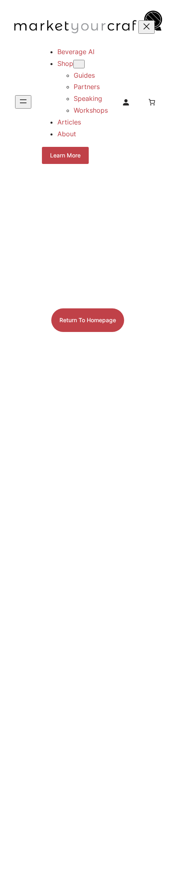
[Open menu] (23, 102)
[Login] (126, 102)
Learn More (65, 155)
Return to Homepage (87, 320)
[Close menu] (146, 27)
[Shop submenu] (79, 64)
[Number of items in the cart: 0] (152, 102)
